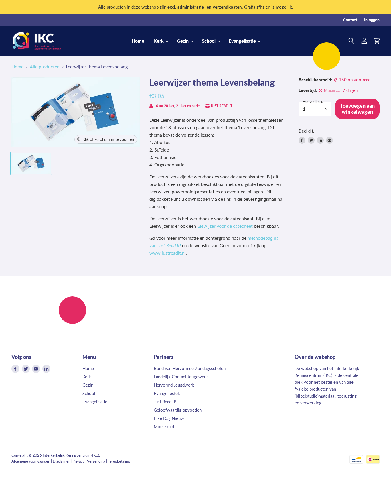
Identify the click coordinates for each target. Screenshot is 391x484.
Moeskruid (164, 426)
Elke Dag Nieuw (169, 418)
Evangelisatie (243, 41)
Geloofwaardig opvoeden (178, 409)
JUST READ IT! (221, 106)
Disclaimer (61, 461)
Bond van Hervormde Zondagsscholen (190, 368)
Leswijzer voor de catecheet (225, 226)
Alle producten (45, 66)
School (209, 41)
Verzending (96, 461)
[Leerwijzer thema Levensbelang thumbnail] (31, 163)
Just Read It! (165, 401)
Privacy (78, 461)
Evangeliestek (167, 393)
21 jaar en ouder (188, 106)
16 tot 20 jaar (164, 106)
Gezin (183, 41)
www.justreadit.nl (167, 252)
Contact (350, 20)
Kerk (159, 41)
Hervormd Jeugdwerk (174, 384)
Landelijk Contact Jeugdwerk (181, 376)
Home (138, 41)
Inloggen (372, 20)
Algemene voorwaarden (30, 461)
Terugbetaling (119, 461)
